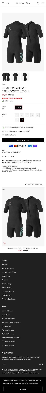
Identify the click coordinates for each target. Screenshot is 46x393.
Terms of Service (8, 291)
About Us (5, 265)
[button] (7, 3)
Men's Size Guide (8, 268)
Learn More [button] (33, 383)
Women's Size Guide (9, 272)
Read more (7, 172)
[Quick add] (4, 243)
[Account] (38, 3)
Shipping (5, 280)
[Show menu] (3, 3)
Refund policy (6, 287)
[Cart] (43, 3)
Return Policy (6, 284)
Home (3, 84)
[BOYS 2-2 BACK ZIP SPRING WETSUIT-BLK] (23, 216)
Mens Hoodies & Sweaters (11, 322)
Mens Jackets (7, 326)
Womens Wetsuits (8, 330)
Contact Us (6, 276)
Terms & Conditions (8, 299)
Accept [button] (23, 389)
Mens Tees (5, 315)
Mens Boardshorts (8, 319)
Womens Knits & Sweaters (11, 338)
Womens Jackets (8, 345)
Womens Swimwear (9, 341)
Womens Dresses (8, 334)
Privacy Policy (6, 295)
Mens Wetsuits (7, 311)
